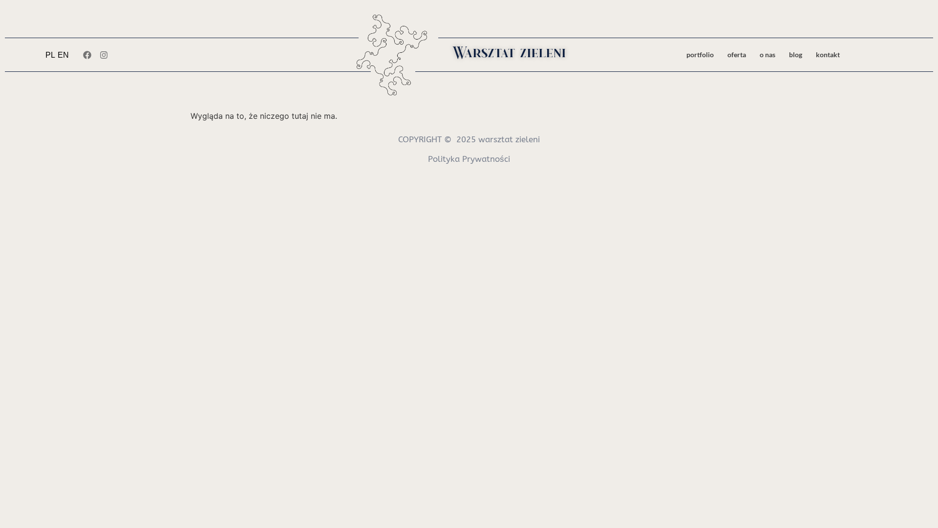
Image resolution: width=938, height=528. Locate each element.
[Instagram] (103, 54)
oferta (736, 54)
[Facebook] (87, 54)
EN (63, 55)
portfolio (700, 54)
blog (795, 54)
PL (50, 55)
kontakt (828, 54)
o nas (767, 54)
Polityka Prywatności (469, 159)
